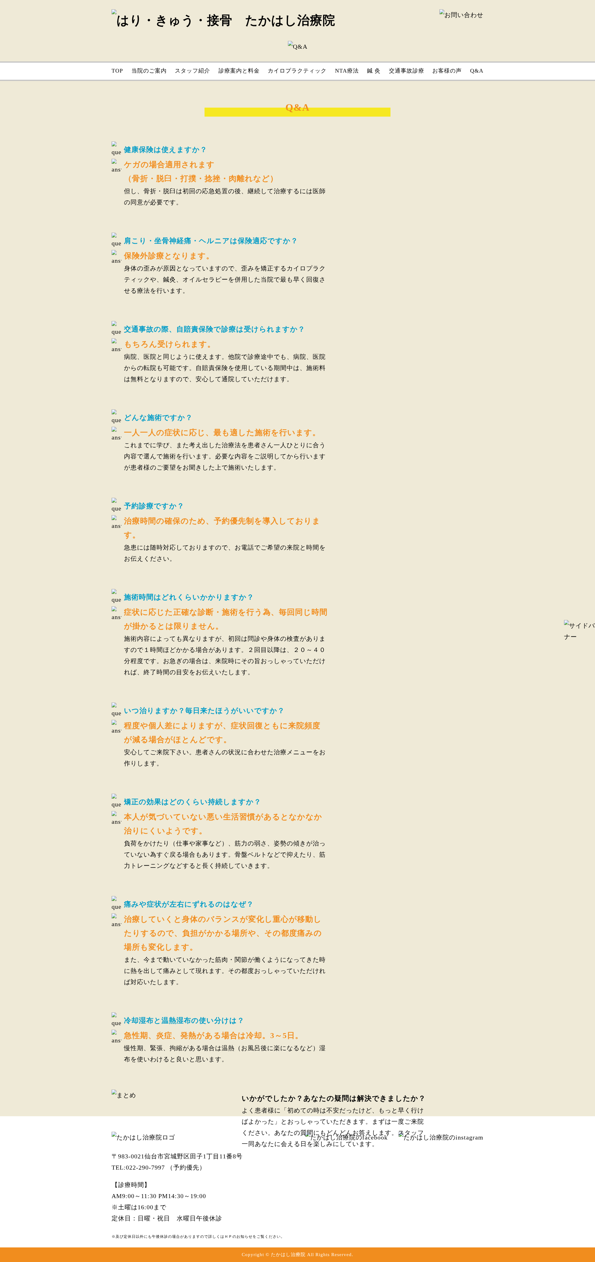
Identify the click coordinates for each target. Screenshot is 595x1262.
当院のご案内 (149, 71)
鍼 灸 (374, 71)
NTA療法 (347, 71)
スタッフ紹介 (192, 71)
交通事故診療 (406, 71)
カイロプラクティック (297, 71)
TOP (117, 71)
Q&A (476, 71)
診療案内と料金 (239, 71)
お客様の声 (447, 71)
